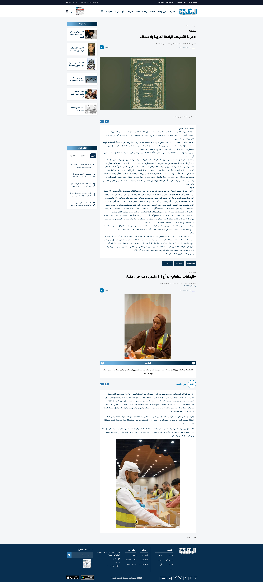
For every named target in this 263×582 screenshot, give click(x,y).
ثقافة (138, 11)
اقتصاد (152, 11)
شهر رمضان (179, 263)
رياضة (144, 11)
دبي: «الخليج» (181, 384)
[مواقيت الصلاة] (67, 12)
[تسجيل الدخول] (97, 2)
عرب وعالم (162, 11)
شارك (106, 47)
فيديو (117, 11)
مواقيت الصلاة (169, 2)
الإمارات (172, 11)
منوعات (130, 11)
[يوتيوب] (67, 2)
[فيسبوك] (76, 2)
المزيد (110, 11)
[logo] (188, 11)
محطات (188, 25)
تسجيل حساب (83, 2)
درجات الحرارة (161, 2)
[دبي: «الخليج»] (192, 384)
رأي (123, 11)
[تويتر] (73, 2)
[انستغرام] (70, 2)
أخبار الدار (187, 272)
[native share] (102, 47)
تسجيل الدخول (92, 2)
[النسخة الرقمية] (80, 12)
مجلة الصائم (191, 263)
